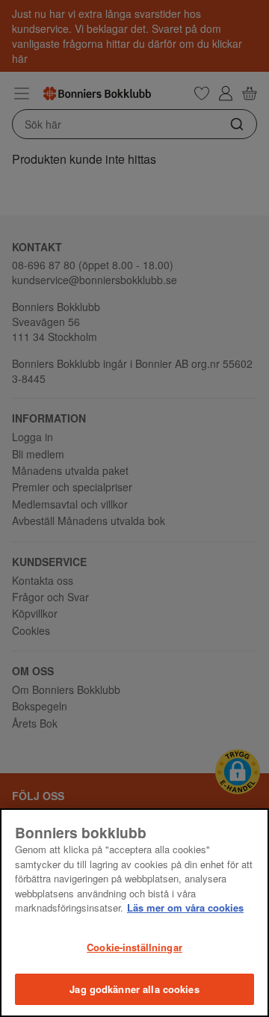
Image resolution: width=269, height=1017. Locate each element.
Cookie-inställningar (134, 947)
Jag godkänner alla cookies (134, 989)
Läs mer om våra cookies (185, 907)
